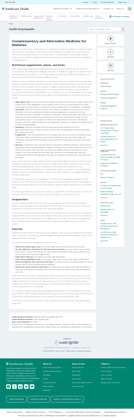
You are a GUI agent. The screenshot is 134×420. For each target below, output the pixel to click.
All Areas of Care (78, 386)
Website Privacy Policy (14, 412)
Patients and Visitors (61, 9)
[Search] (129, 8)
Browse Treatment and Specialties (113, 367)
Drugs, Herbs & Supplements (39, 17)
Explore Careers (38, 399)
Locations (107, 9)
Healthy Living (88, 16)
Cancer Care (76, 371)
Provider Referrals (107, 2)
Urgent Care (122, 2)
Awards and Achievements (52, 371)
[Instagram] (26, 386)
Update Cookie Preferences (110, 382)
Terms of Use (60, 351)
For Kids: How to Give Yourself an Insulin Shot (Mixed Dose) (109, 226)
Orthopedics (76, 375)
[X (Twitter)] (14, 386)
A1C (101, 174)
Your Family (62, 16)
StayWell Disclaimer (84, 351)
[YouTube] (32, 386)
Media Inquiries (48, 386)
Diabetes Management (108, 98)
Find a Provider (106, 371)
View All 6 (104, 215)
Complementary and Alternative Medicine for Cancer (109, 139)
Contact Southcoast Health (67, 399)
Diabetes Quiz (105, 206)
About (119, 9)
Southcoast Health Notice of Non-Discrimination (83, 412)
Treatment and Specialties (86, 9)
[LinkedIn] (20, 386)
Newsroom (47, 390)
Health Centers (26, 16)
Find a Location (106, 375)
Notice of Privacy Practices (35, 412)
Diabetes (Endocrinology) (109, 94)
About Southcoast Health (52, 367)
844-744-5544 (10, 2)
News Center (75, 16)
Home (11, 24)
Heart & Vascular (78, 367)
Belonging (46, 375)
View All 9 (104, 145)
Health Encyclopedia (21, 29)
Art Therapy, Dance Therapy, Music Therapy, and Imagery (109, 130)
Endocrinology (105, 86)
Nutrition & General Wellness (49, 18)
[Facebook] (8, 386)
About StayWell (48, 351)
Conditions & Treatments (13, 17)
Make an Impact (106, 379)
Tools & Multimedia (99, 17)
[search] (104, 29)
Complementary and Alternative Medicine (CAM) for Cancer (110, 157)
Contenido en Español (120, 17)
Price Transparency (55, 412)
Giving (95, 2)
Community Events (49, 382)
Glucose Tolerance (107, 177)
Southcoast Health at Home (82, 382)
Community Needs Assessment (115, 412)
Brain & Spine (76, 379)
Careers (85, 2)
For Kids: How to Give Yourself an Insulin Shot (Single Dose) (109, 234)
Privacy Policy (71, 351)
